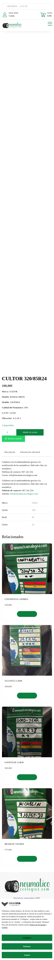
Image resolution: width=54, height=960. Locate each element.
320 (33, 510)
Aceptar (27, 955)
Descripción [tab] (9, 452)
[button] (13, 438)
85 (33, 517)
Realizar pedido (15, 438)
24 (33, 524)
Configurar (27, 938)
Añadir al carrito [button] (27, 614)
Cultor (35, 503)
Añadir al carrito (30, 432)
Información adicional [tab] (30, 452)
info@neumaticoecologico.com (24, 494)
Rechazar (27, 946)
